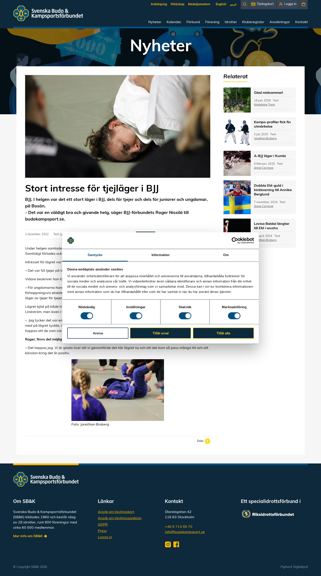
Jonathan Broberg (265, 138)
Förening (212, 22)
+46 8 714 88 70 (178, 527)
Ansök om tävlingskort (116, 512)
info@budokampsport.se (185, 532)
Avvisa (98, 333)
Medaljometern (199, 4)
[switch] (136, 315)
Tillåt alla (223, 333)
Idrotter (231, 22)
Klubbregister (253, 22)
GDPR (103, 524)
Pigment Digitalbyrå (294, 567)
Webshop (178, 4)
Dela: (200, 441)
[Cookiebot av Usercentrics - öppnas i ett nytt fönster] (235, 240)
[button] (262, 4)
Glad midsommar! (268, 93)
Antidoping (159, 4)
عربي (233, 4)
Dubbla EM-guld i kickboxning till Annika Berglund (273, 190)
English (221, 4)
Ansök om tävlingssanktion (120, 518)
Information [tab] (160, 255)
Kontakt (301, 22)
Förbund (193, 22)
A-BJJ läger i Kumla (270, 156)
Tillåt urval (161, 333)
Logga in (105, 537)
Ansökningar (279, 22)
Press (102, 531)
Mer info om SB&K (28, 536)
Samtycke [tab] (95, 255)
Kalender (174, 22)
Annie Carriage (263, 168)
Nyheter (154, 22)
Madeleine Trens (264, 104)
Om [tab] (226, 255)
